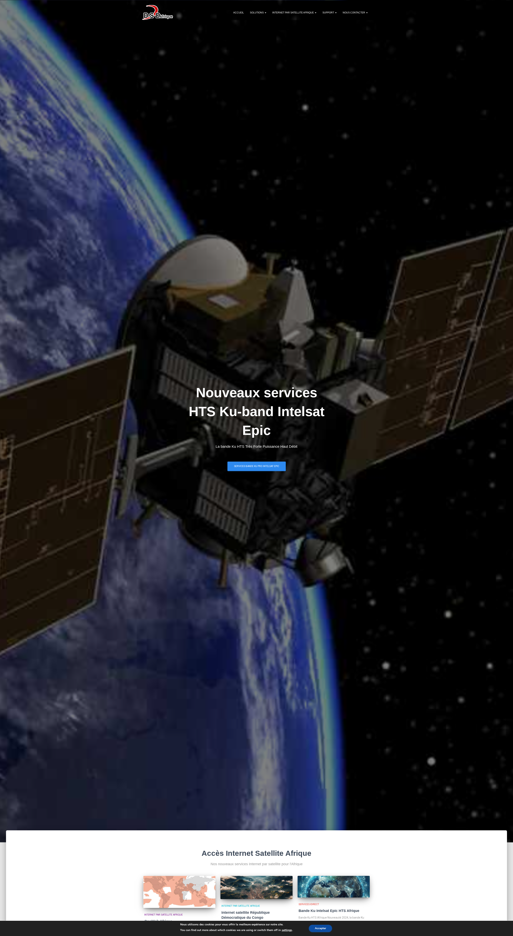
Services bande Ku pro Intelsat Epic (256, 466)
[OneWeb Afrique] (179, 892)
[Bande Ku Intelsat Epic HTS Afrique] (334, 887)
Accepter (320, 928)
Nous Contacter (354, 12)
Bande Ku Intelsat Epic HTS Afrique (329, 911)
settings (287, 930)
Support (328, 12)
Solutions (257, 12)
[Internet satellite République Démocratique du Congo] (256, 887)
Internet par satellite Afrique (293, 12)
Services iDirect (309, 904)
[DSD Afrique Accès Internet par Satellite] (157, 12)
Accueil (238, 12)
